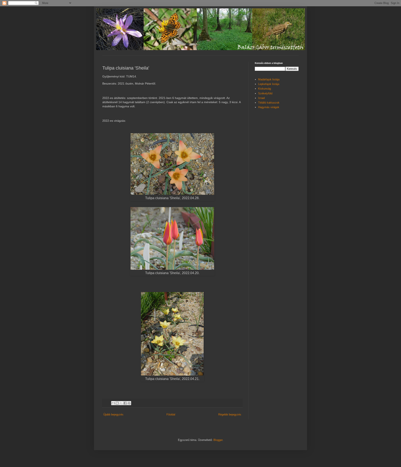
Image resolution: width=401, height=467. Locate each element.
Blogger (217, 440)
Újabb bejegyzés (113, 414)
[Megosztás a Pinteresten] (129, 403)
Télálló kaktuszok (268, 102)
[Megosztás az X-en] (121, 403)
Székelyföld (265, 93)
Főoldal (170, 414)
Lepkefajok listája (268, 84)
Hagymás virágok (268, 107)
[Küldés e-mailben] (113, 403)
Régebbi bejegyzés (229, 414)
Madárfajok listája (268, 79)
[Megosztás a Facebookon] (125, 403)
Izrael (261, 98)
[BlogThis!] (117, 403)
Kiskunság (264, 88)
